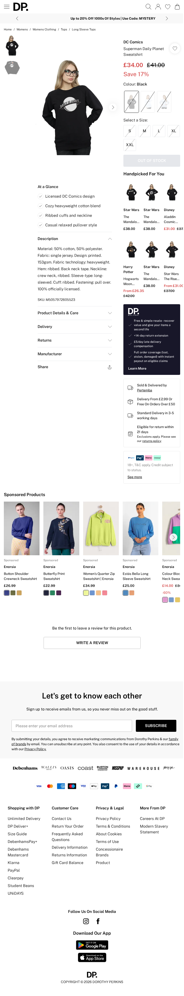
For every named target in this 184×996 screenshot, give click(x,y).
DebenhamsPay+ (22, 855)
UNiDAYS (16, 907)
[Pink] (103, 599)
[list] (70, 105)
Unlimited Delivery (24, 832)
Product (101, 876)
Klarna (13, 876)
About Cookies (107, 847)
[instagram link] (84, 935)
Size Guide (17, 847)
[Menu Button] (7, 7)
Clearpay (15, 891)
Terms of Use (105, 855)
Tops (64, 29)
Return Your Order (67, 840)
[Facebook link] (96, 935)
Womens (22, 29)
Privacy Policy (106, 832)
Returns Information (68, 874)
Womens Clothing (44, 29)
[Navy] (6, 599)
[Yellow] (19, 599)
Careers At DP (149, 832)
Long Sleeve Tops (84, 29)
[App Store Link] (90, 965)
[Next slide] (165, 18)
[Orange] (96, 599)
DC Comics (130, 42)
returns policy (154, 449)
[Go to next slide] (110, 105)
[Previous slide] (15, 18)
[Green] (13, 599)
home (8, 29)
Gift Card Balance (66, 882)
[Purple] (58, 599)
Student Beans (21, 899)
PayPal (14, 884)
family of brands (24, 751)
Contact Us (60, 832)
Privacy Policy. (54, 756)
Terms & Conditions (111, 840)
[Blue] (90, 599)
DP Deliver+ (18, 840)
